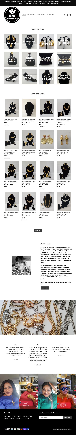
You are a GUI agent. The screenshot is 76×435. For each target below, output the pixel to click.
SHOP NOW (7, 416)
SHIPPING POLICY (9, 418)
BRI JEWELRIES (60, 429)
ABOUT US (45, 288)
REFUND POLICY (27, 416)
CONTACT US (19, 418)
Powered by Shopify (68, 429)
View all (38, 230)
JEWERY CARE (17, 416)
